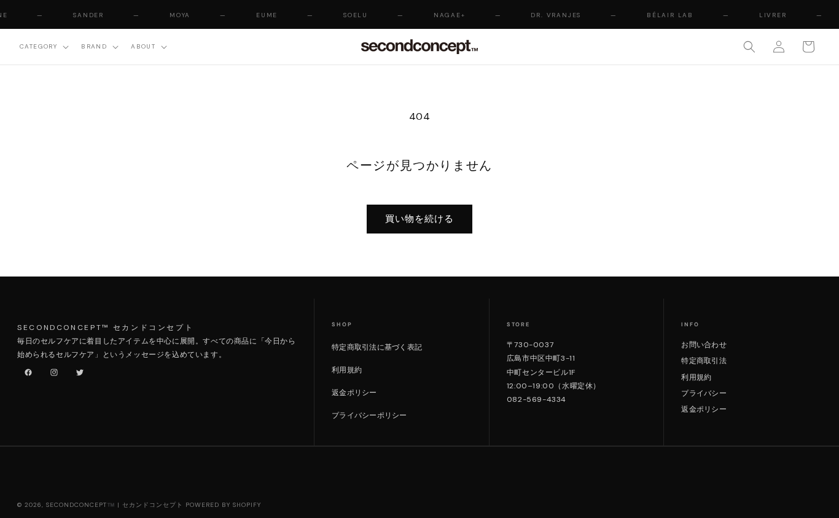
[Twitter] (77, 370)
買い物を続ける (419, 219)
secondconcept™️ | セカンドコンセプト (114, 505)
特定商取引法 (703, 361)
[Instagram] (51, 370)
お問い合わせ (703, 345)
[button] (43, 46)
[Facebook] (25, 370)
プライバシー (703, 393)
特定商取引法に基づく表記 (377, 347)
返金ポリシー (354, 393)
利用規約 (347, 370)
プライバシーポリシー (369, 415)
